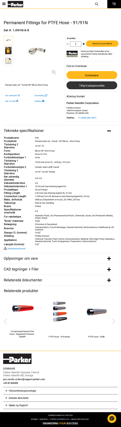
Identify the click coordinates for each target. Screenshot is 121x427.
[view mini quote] (114, 4)
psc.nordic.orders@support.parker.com (24, 379)
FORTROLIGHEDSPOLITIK (60, 419)
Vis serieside (11, 95)
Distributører (92, 75)
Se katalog (39, 95)
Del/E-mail (10, 101)
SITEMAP (35, 419)
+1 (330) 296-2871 (87, 118)
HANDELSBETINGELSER (80, 419)
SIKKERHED (44, 419)
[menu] (4, 4)
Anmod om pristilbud (102, 43)
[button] (111, 418)
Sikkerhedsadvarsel (16, 248)
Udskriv (38, 101)
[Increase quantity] (83, 44)
